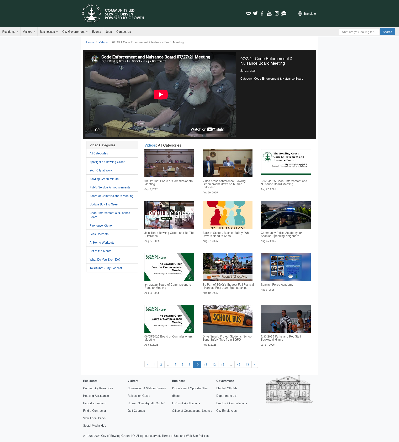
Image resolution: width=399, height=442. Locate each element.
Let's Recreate (99, 234)
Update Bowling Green (104, 204)
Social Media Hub (94, 425)
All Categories (99, 153)
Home (90, 42)
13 (222, 364)
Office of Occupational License (192, 410)
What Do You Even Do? (105, 259)
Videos (103, 42)
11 (205, 364)
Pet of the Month (100, 251)
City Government (73, 31)
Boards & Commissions (231, 403)
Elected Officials (226, 388)
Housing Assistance (96, 395)
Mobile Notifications (284, 13)
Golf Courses (136, 410)
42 (238, 364)
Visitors (28, 31)
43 (247, 364)
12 (214, 364)
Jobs (109, 31)
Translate (310, 13)
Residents (9, 31)
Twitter (255, 13)
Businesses (48, 31)
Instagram (276, 13)
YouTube (269, 13)
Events (96, 31)
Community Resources (98, 388)
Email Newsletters (248, 13)
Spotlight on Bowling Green (107, 162)
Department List (226, 395)
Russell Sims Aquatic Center (146, 403)
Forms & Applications (186, 403)
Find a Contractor (94, 410)
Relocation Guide (139, 395)
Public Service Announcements (110, 187)
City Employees (226, 410)
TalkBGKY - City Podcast (106, 268)
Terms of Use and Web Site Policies (185, 436)
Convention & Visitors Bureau (147, 388)
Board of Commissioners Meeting (111, 196)
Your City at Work (101, 170)
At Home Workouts (102, 242)
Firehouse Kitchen (101, 225)
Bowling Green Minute (104, 179)
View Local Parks (94, 418)
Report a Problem (94, 403)
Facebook (262, 13)
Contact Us (123, 31)
